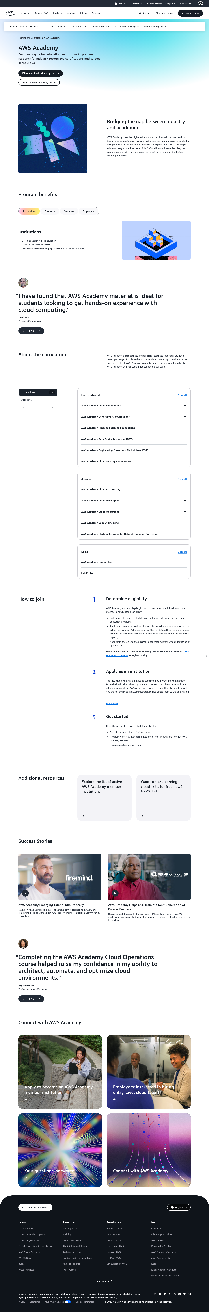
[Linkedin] (165, 1294)
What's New (24, 1257)
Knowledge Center (161, 1246)
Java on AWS (114, 1252)
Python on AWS (115, 1246)
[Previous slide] (21, 330)
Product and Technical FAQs (77, 1257)
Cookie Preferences (85, 1301)
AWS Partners (70, 1269)
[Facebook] (160, 1294)
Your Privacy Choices (54, 1301)
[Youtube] (179, 1294)
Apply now (112, 703)
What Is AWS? (25, 1228)
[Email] (189, 1294)
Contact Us (157, 1228)
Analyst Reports (71, 1263)
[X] (155, 1294)
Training (67, 1234)
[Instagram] (170, 1294)
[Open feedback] (205, 656)
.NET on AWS (114, 1240)
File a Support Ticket (162, 1234)
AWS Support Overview (164, 1252)
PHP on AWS (114, 1257)
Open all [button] (182, 395)
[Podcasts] (184, 1294)
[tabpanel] (104, 241)
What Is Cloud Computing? (32, 1234)
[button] (42, 13)
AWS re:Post (158, 1240)
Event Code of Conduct (163, 1269)
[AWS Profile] (200, 3)
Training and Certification (30, 37)
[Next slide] (40, 330)
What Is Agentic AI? (28, 1240)
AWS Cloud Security (29, 1252)
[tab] (29, 211)
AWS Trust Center (72, 1240)
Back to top (103, 1281)
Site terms (35, 1301)
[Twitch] (175, 1294)
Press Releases (26, 1269)
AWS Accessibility (160, 1257)
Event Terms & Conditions (165, 1275)
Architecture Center (73, 1252)
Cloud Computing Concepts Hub (35, 1246)
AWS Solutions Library (75, 1246)
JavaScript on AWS (117, 1263)
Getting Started (71, 1228)
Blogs (21, 1263)
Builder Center (115, 1228)
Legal (154, 1263)
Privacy (21, 1301)
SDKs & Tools (114, 1234)
